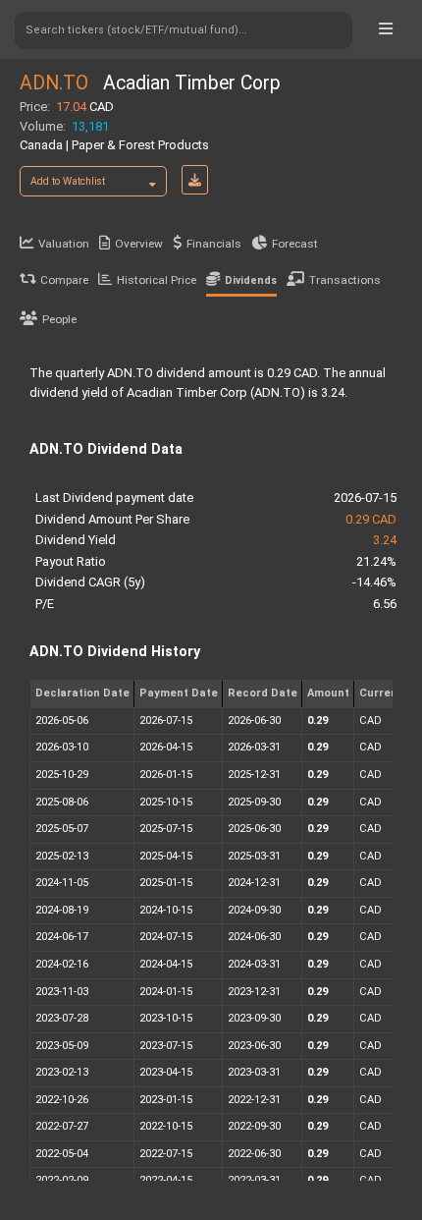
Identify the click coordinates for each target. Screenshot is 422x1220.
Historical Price (156, 280)
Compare (64, 280)
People (59, 319)
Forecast (295, 243)
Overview (139, 243)
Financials (213, 243)
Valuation (63, 243)
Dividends (251, 280)
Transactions (345, 280)
